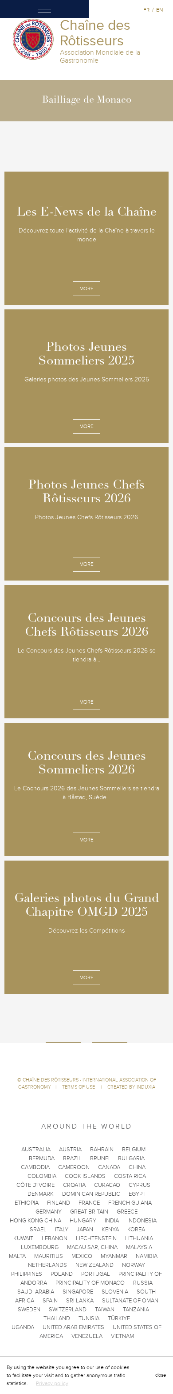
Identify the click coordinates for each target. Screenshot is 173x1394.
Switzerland (67, 1309)
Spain (50, 1300)
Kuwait (23, 1238)
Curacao (107, 1185)
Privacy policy (52, 1383)
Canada (109, 1167)
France (89, 1202)
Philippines (26, 1274)
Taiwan (104, 1309)
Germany (48, 1211)
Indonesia (142, 1220)
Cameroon (74, 1167)
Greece (127, 1211)
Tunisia (89, 1318)
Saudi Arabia (35, 1291)
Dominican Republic (91, 1194)
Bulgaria (131, 1158)
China (137, 1167)
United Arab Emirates (73, 1327)
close (160, 1375)
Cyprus (139, 1185)
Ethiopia (27, 1202)
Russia (143, 1282)
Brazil (72, 1158)
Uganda (23, 1327)
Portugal (95, 1274)
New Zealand (94, 1265)
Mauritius (48, 1256)
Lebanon (54, 1238)
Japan (85, 1229)
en (159, 10)
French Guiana (130, 1202)
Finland (58, 1202)
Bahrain (102, 1149)
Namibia (146, 1256)
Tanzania (136, 1309)
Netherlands (47, 1265)
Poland (62, 1274)
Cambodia (35, 1167)
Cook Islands (85, 1176)
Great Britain (89, 1211)
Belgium (133, 1149)
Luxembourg (40, 1247)
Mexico (81, 1256)
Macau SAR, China (92, 1247)
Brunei (100, 1158)
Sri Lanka (80, 1300)
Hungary (83, 1220)
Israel (37, 1229)
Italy (61, 1229)
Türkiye (119, 1318)
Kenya (110, 1229)
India (112, 1220)
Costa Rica (130, 1176)
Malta (17, 1256)
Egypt (137, 1194)
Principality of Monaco (90, 1282)
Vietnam (122, 1336)
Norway (133, 1265)
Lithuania (139, 1238)
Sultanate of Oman (130, 1300)
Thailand (56, 1318)
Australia (36, 1149)
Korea (136, 1229)
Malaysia (139, 1247)
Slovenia (115, 1291)
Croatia (74, 1185)
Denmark (41, 1194)
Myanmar (114, 1256)
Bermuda (42, 1158)
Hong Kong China (35, 1220)
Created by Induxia (131, 1087)
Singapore (78, 1291)
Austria (70, 1149)
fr (146, 10)
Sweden (29, 1309)
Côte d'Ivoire (35, 1185)
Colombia (42, 1176)
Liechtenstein (96, 1238)
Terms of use (79, 1087)
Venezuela (86, 1336)
